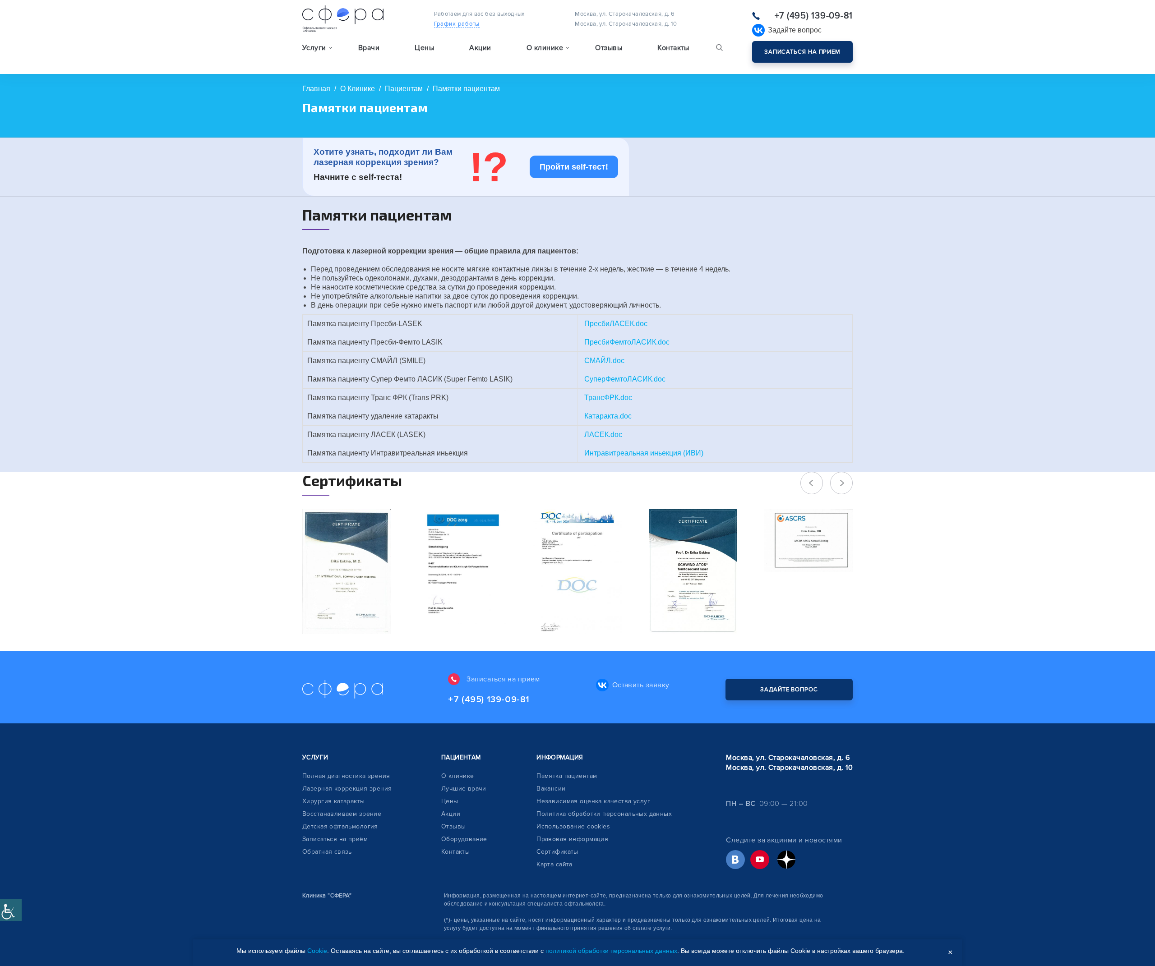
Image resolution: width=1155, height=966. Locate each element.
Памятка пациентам (566, 776)
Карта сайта (554, 864)
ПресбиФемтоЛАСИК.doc (627, 342)
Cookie (317, 950)
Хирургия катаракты (333, 801)
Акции (480, 47)
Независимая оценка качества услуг (593, 801)
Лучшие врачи (463, 788)
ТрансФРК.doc (608, 397)
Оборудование (464, 839)
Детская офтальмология (340, 826)
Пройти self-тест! (574, 166)
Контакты (673, 47)
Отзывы (608, 47)
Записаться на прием (802, 51)
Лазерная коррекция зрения (347, 788)
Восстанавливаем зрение (341, 814)
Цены (424, 47)
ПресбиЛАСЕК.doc (615, 323)
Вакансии (550, 788)
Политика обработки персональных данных (604, 814)
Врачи (368, 47)
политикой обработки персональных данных (611, 950)
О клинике (457, 776)
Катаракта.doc (608, 416)
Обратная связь (327, 852)
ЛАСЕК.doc (603, 434)
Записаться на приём (335, 839)
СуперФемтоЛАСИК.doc (624, 379)
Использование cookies (573, 826)
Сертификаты (557, 852)
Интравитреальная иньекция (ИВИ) (643, 453)
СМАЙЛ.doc (604, 360)
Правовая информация (572, 839)
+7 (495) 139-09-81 (814, 15)
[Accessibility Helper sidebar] (11, 910)
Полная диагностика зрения (346, 776)
